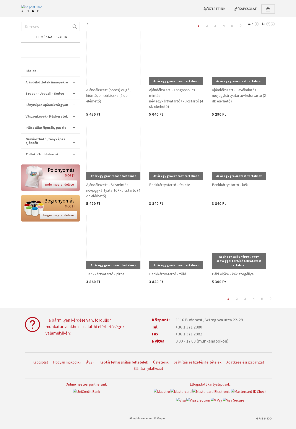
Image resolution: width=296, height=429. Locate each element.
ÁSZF (90, 362)
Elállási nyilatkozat (148, 368)
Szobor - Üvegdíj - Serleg (45, 93)
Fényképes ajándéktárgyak (47, 105)
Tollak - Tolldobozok (42, 154)
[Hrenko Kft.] (263, 418)
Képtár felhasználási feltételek (123, 362)
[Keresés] (74, 26)
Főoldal (31, 71)
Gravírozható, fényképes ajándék (45, 141)
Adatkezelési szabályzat (245, 362)
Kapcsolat (40, 362)
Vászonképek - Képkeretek (47, 116)
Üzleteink (161, 362)
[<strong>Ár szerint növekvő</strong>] (268, 24)
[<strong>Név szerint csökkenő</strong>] (257, 24)
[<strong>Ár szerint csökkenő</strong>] (273, 24)
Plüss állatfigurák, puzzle (46, 127)
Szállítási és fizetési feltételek (197, 362)
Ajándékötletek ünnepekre (47, 82)
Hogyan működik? (67, 362)
